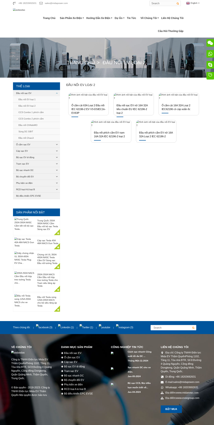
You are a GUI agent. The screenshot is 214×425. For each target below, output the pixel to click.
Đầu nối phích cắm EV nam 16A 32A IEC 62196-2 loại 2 (109, 134)
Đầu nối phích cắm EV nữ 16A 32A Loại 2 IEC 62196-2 (156, 134)
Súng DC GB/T (25, 131)
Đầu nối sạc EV (23, 93)
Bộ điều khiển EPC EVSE (28, 196)
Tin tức (131, 18)
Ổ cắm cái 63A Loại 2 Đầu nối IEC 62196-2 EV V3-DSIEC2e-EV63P (88, 109)
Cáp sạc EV (22, 151)
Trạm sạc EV (22, 163)
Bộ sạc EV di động (25, 157)
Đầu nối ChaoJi (26, 138)
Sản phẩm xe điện (71, 18)
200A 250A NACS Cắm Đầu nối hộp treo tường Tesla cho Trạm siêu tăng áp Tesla (47, 280)
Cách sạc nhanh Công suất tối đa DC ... (139, 354)
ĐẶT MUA (171, 409)
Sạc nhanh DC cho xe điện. (139, 369)
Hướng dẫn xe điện (98, 18)
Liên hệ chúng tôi (172, 18)
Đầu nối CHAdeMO (27, 125)
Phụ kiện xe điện (24, 183)
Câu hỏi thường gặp (170, 31)
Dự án (119, 18)
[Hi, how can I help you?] (210, 76)
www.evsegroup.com (187, 398)
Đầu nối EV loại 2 (124, 62)
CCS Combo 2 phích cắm (31, 118)
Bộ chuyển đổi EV (25, 176)
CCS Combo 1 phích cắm (31, 112)
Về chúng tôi (149, 18)
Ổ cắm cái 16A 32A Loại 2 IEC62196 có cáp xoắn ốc (176, 107)
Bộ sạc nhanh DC (25, 170)
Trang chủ (49, 18)
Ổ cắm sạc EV (23, 144)
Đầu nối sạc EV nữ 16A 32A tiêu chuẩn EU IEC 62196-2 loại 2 (132, 109)
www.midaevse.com (187, 392)
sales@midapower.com (186, 382)
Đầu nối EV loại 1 (27, 99)
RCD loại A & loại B (25, 189)
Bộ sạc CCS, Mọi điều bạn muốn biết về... (139, 385)
